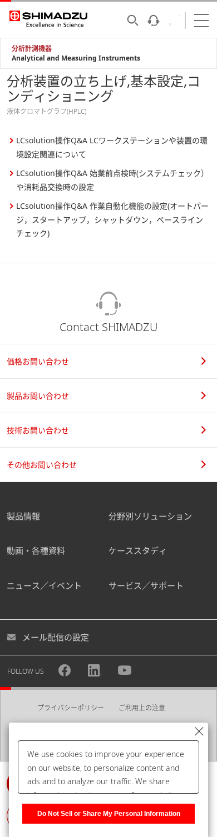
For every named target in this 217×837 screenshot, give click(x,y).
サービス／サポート (146, 585)
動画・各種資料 (36, 550)
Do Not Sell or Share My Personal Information (108, 814)
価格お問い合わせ (38, 361)
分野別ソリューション (150, 516)
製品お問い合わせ (38, 395)
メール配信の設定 (55, 637)
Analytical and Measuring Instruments (76, 58)
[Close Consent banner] (199, 731)
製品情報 (23, 516)
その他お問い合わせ (42, 464)
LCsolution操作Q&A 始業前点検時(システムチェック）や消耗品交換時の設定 (112, 180)
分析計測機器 (32, 48)
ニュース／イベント (44, 585)
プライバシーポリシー (70, 708)
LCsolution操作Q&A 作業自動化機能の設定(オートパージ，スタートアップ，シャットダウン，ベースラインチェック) (112, 219)
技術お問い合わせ (38, 430)
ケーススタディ (137, 550)
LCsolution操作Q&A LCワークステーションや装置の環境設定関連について (112, 147)
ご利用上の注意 (142, 708)
